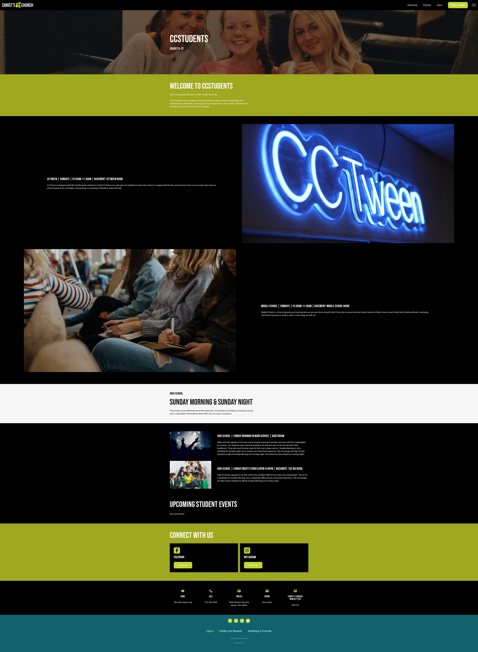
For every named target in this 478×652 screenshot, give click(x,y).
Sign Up (295, 605)
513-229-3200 (211, 602)
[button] (474, 5)
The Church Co (239, 643)
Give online (267, 602)
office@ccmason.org (183, 602)
